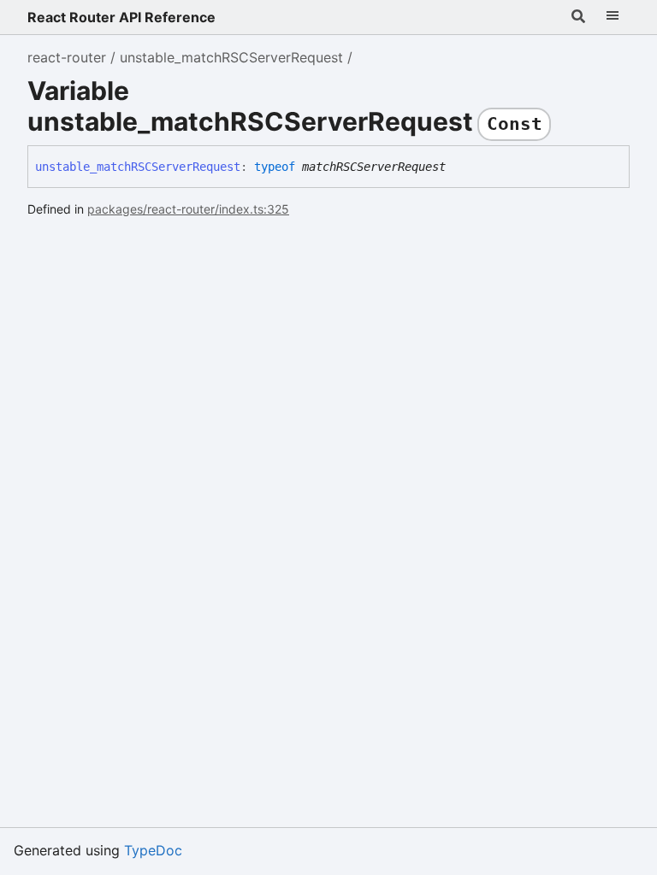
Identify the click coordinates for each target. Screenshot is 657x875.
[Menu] (612, 17)
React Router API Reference (121, 17)
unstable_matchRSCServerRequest (231, 57)
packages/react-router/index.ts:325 (188, 209)
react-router (66, 57)
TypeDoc (153, 850)
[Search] (578, 17)
